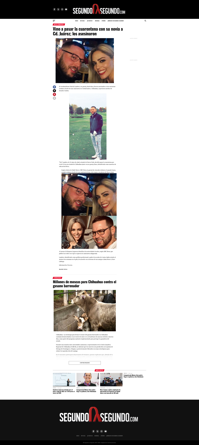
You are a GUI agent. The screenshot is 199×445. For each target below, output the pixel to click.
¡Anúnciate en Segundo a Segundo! (116, 21)
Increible (97, 21)
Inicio (76, 21)
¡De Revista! (89, 21)
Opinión (103, 21)
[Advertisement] (133, 49)
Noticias (82, 21)
